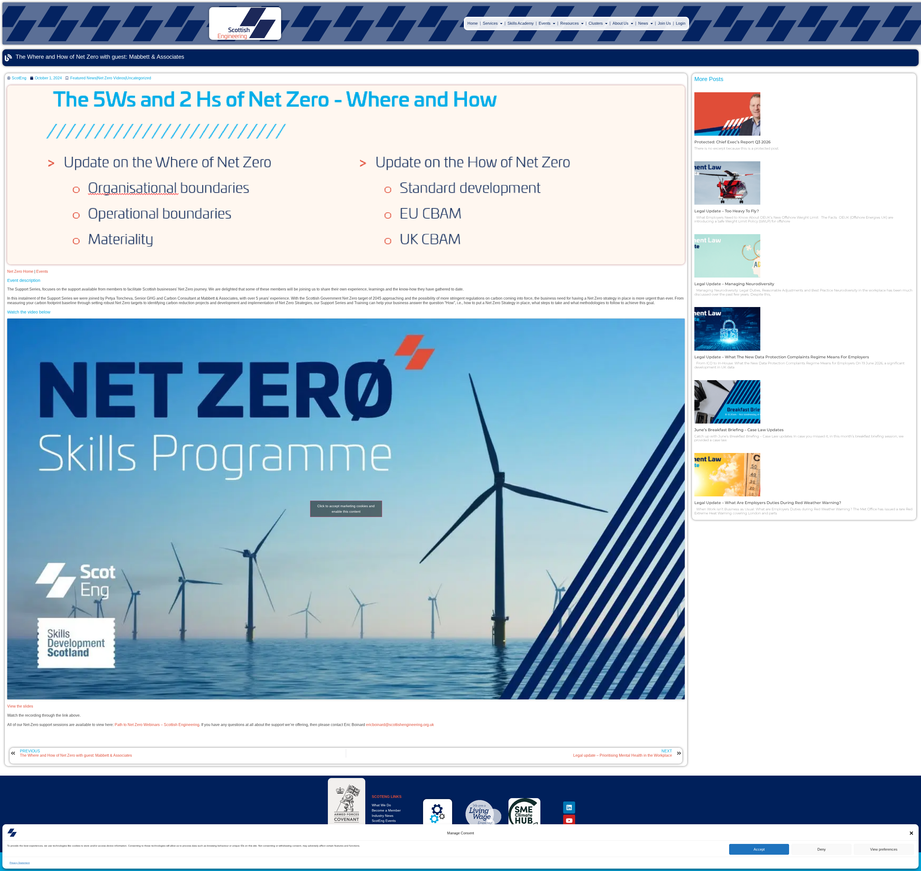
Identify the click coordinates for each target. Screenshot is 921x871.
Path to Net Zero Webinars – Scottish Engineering (157, 725)
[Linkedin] (569, 807)
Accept (759, 849)
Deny (821, 849)
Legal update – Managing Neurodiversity (734, 284)
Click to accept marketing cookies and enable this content (346, 508)
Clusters (596, 23)
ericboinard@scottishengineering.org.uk (400, 725)
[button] (911, 833)
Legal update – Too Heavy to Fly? (726, 211)
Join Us (664, 23)
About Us (620, 23)
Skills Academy (521, 23)
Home (472, 23)
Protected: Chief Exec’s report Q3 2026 (732, 142)
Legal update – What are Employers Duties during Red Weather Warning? (768, 502)
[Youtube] (569, 821)
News (643, 23)
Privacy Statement (20, 862)
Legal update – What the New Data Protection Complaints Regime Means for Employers (781, 357)
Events (42, 271)
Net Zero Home (20, 271)
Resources (569, 23)
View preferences (883, 849)
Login (680, 23)
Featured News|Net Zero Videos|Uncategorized (110, 78)
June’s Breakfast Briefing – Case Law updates (739, 430)
